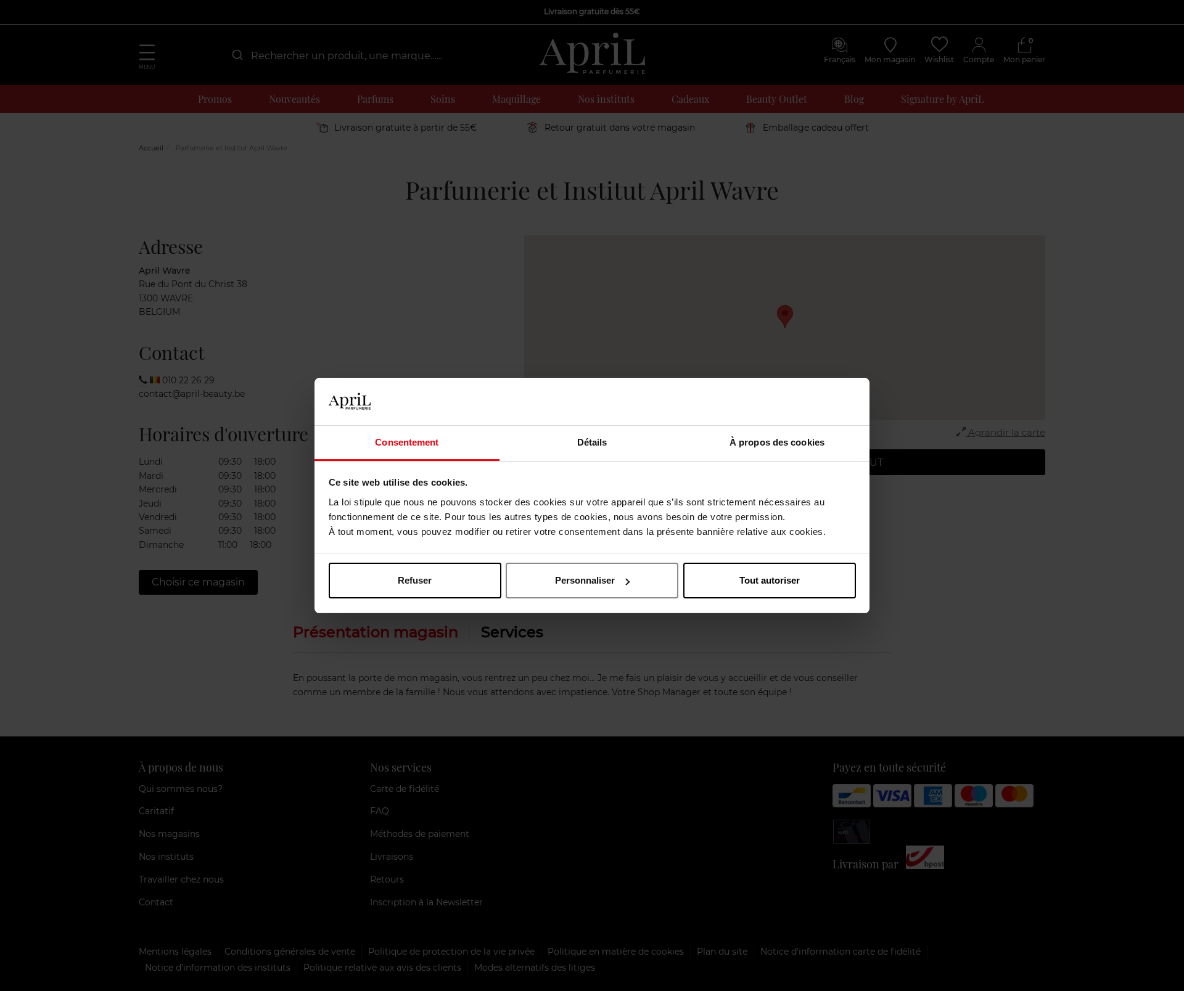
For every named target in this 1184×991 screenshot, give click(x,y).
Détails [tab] (592, 442)
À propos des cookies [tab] (777, 442)
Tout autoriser (769, 580)
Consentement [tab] (406, 442)
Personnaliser (585, 580)
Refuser (415, 580)
